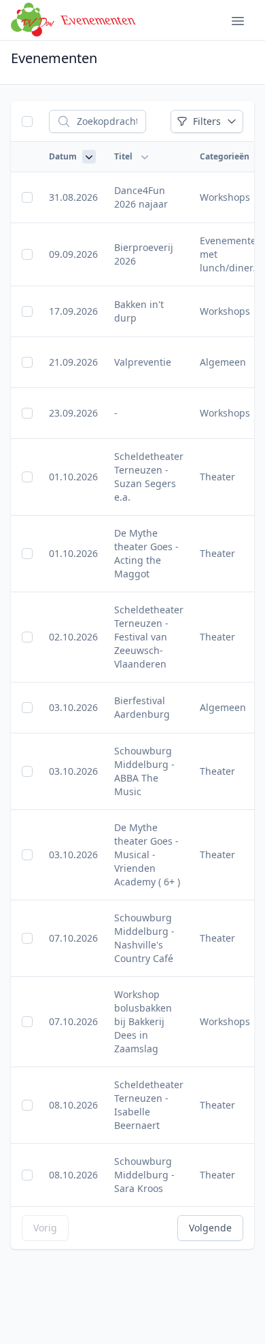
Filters (207, 121)
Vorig (45, 1227)
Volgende (210, 1227)
